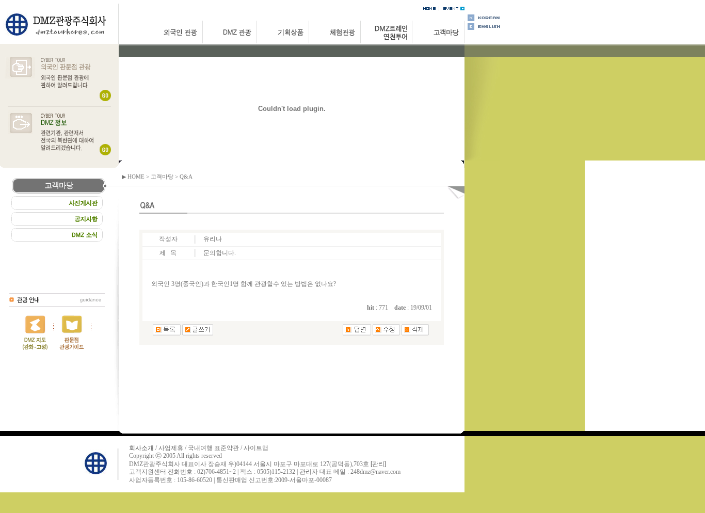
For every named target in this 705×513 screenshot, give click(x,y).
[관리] (378, 464)
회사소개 (141, 448)
